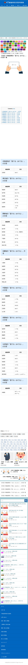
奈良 (2, 45)
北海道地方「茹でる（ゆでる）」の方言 (11, 111)
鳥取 (21, 43)
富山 (13, 47)
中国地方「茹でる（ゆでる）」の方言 (11, 117)
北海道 (2, 51)
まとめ (20, 51)
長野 (2, 47)
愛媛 (2, 43)
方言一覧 (3, 610)
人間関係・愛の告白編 (5, 624)
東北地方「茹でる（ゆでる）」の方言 (11, 113)
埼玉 (25, 47)
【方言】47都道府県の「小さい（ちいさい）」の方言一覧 (13, 482)
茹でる (22, 53)
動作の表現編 (4, 635)
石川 (10, 47)
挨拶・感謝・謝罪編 (5, 620)
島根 (18, 43)
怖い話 (18, 5)
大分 (11, 41)
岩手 (21, 49)
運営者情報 (3, 649)
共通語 (17, 53)
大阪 (7, 45)
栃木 (4, 49)
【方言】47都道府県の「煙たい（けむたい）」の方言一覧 (13, 495)
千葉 (22, 47)
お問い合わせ (25, 5)
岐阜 (24, 45)
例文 (16, 51)
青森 (24, 49)
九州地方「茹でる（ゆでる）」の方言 (11, 120)
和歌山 (24, 43)
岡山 (16, 43)
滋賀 (13, 45)
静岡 (21, 45)
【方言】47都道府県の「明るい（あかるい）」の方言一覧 (13, 485)
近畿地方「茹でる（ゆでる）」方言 (10, 116)
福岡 (22, 41)
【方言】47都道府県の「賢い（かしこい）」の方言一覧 (13, 489)
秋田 (16, 49)
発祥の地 (12, 5)
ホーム (2, 5)
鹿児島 (5, 41)
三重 (16, 45)
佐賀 (19, 41)
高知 (25, 41)
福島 (10, 49)
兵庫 (4, 45)
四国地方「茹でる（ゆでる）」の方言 (11, 119)
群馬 (2, 49)
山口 (10, 43)
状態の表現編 (4, 631)
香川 (4, 43)
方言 (7, 5)
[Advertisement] (14, 22)
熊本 (13, 41)
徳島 (7, 43)
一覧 (13, 53)
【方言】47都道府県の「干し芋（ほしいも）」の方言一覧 (13, 492)
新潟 (16, 47)
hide (14, 108)
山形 (13, 49)
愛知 (18, 45)
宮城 (18, 49)
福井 (7, 47)
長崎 (16, 41)
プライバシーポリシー (5, 653)
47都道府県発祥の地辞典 (6, 613)
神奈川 (19, 47)
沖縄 (2, 41)
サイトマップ (4, 642)
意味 (13, 51)
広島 (13, 43)
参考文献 (3, 646)
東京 (5, 51)
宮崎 (8, 41)
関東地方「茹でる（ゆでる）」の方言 (11, 114)
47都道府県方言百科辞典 (6, 53)
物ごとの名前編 (4, 638)
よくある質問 (4, 656)
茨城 (7, 49)
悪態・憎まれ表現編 (5, 628)
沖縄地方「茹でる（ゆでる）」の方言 (11, 122)
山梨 (4, 47)
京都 (10, 45)
